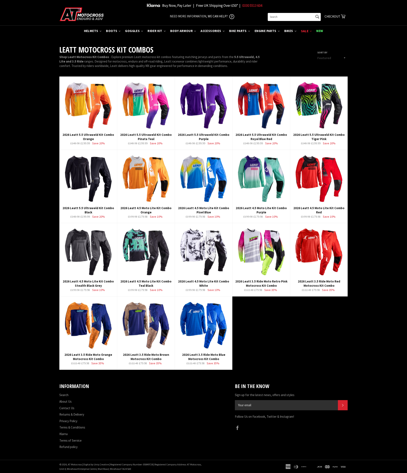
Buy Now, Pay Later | (178, 5)
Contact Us (66, 408)
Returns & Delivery (71, 414)
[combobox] (294, 17)
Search (63, 395)
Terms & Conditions (72, 427)
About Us (65, 401)
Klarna (63, 434)
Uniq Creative (101, 464)
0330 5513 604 (252, 5)
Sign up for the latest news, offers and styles (264, 395)
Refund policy (68, 447)
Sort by (322, 52)
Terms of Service (70, 440)
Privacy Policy (68, 421)
